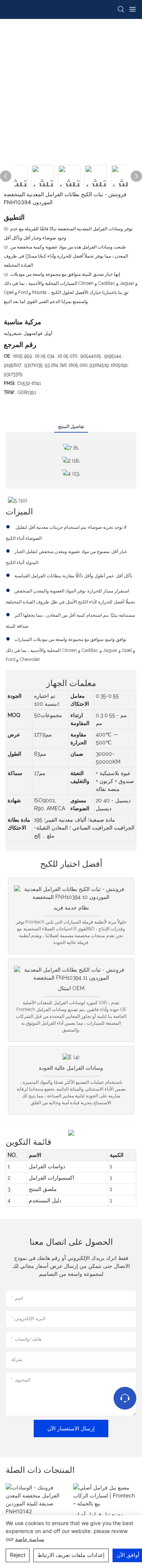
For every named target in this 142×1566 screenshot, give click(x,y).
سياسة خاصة (29, 1539)
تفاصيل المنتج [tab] (71, 426)
